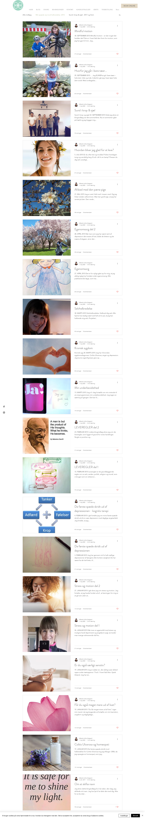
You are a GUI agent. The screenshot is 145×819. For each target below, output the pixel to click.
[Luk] (142, 815)
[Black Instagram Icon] (4, 412)
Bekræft (135, 816)
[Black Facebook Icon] (4, 406)
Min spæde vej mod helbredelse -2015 (50, 15)
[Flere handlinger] (118, 25)
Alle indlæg (27, 15)
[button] (120, 15)
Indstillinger (124, 816)
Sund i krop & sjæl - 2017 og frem (81, 15)
